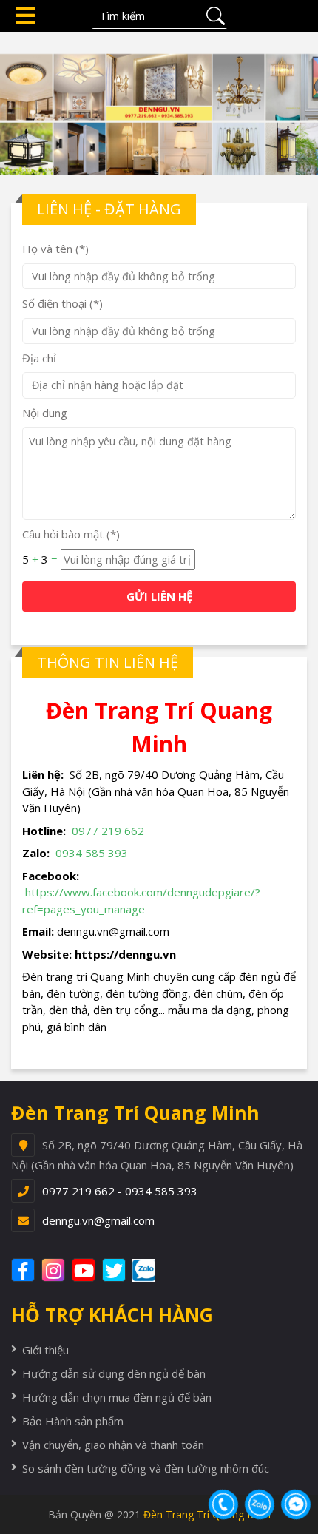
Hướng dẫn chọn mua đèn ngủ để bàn (117, 1397)
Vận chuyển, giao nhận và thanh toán (113, 1444)
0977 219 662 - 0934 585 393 (119, 1190)
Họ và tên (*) (55, 248)
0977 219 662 (108, 830)
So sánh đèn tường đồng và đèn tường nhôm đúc (145, 1468)
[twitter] (115, 1270)
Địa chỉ (39, 358)
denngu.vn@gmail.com (98, 1220)
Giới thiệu (45, 1349)
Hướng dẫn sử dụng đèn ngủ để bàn (114, 1373)
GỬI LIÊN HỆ (159, 596)
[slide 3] (159, 102)
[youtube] (85, 1270)
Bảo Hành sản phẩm (73, 1420)
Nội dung (44, 412)
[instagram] (55, 1270)
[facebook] (24, 1270)
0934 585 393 (91, 852)
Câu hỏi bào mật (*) (71, 534)
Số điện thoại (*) (62, 303)
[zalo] (151, 1270)
